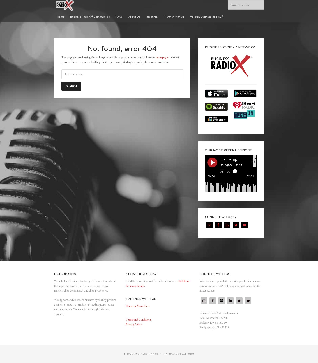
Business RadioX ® (81, 5)
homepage (162, 57)
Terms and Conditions (138, 320)
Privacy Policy (134, 324)
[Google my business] (221, 300)
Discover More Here (138, 306)
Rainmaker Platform (179, 354)
